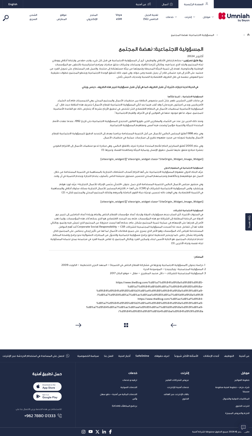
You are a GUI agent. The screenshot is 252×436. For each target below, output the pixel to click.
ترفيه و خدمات (129, 380)
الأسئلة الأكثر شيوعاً (186, 356)
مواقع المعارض (61, 17)
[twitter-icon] (97, 432)
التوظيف (229, 356)
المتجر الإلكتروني (92, 17)
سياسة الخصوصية (88, 356)
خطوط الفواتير (241, 380)
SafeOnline (142, 356)
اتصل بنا (108, 356)
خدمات (169, 17)
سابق (174, 331)
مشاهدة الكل (126, 331)
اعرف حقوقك (161, 356)
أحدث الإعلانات (211, 356)
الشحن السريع (33, 17)
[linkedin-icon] (104, 432)
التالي (77, 331)
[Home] (248, 35)
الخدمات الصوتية (129, 387)
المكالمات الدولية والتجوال (236, 398)
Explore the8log (230, 35)
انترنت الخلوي (242, 406)
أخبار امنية (124, 356)
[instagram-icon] (84, 432)
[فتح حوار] (243, 427)
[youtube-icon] (90, 432)
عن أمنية (244, 356)
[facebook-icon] (111, 432)
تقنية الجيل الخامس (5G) (150, 17)
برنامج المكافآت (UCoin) (124, 406)
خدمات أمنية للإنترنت (178, 387)
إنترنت (188, 17)
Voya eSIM (119, 17)
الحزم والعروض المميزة (237, 413)
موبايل (206, 17)
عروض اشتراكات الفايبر (177, 380)
